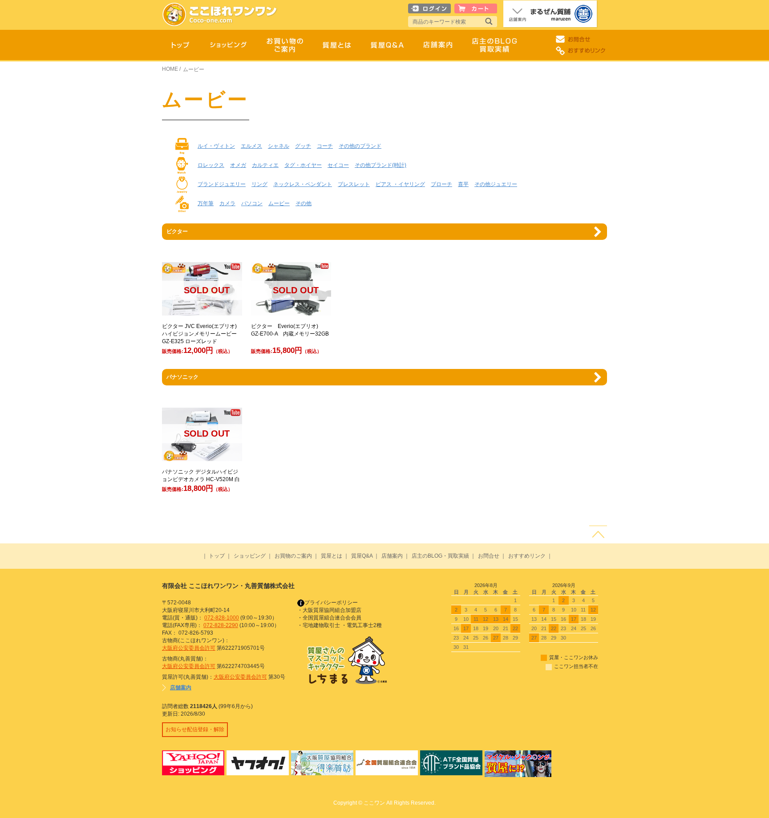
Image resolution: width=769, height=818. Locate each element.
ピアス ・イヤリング (400, 184)
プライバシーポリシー (331, 602)
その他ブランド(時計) (380, 165)
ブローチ (441, 184)
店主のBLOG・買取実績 (440, 556)
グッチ (303, 146)
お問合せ (488, 556)
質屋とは (331, 556)
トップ (217, 556)
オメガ (238, 165)
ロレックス (211, 165)
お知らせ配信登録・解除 (195, 729)
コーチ (325, 146)
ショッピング (250, 556)
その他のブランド (360, 146)
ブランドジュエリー (222, 184)
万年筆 (206, 203)
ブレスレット (354, 184)
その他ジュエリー (495, 184)
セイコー (338, 165)
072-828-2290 (220, 625)
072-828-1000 (221, 618)
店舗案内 (392, 556)
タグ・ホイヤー (303, 165)
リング (259, 184)
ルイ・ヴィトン (216, 146)
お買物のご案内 (293, 556)
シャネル (278, 146)
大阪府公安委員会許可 (188, 648)
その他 (303, 203)
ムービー (279, 203)
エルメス (251, 146)
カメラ (227, 203)
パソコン (252, 203)
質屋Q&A (361, 556)
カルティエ (265, 165)
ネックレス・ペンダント (302, 184)
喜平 (463, 184)
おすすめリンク (527, 556)
